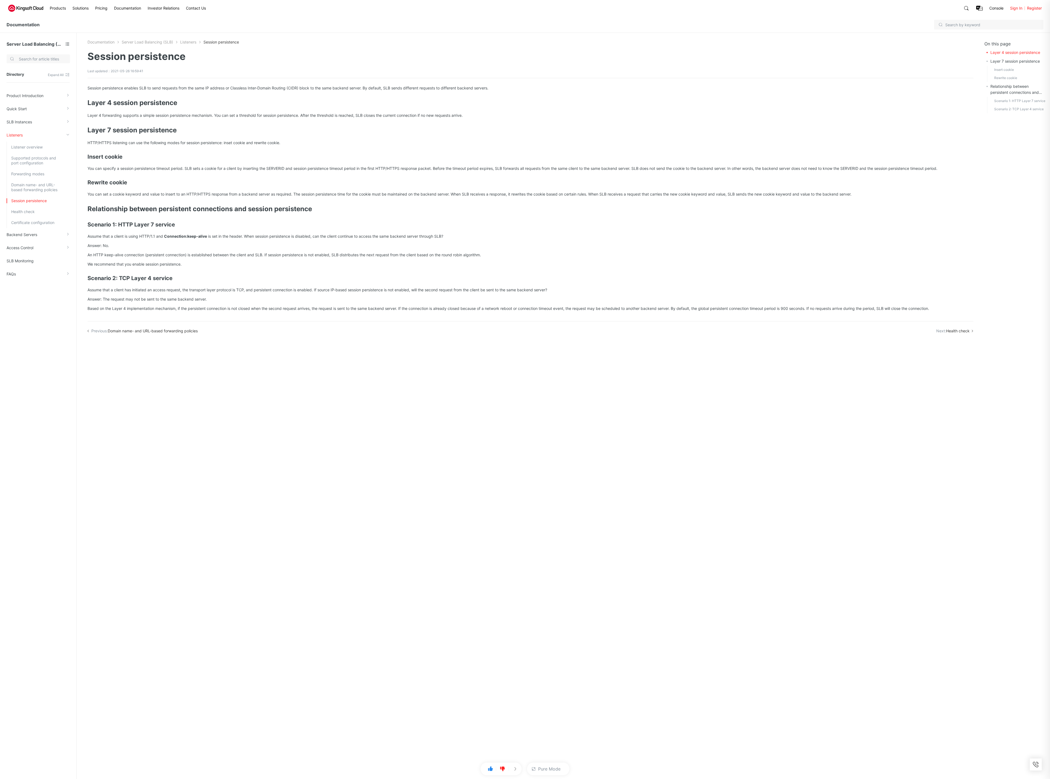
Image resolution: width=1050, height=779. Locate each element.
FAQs (11, 274)
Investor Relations (163, 8)
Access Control (20, 247)
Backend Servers (22, 234)
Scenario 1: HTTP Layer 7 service (1019, 101)
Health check (23, 211)
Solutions (80, 8)
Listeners (15, 135)
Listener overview (27, 147)
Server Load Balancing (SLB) (35, 44)
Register (1034, 8)
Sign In (1016, 8)
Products (58, 8)
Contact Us (196, 8)
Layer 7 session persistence (1015, 61)
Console (996, 8)
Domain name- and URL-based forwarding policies (34, 187)
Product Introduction (25, 95)
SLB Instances (19, 122)
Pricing (101, 8)
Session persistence (29, 200)
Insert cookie (1004, 70)
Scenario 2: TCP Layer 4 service (1019, 109)
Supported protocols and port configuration (33, 160)
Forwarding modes (27, 174)
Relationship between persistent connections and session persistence (1014, 89)
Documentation (127, 8)
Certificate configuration (32, 222)
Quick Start (17, 108)
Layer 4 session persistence (1015, 52)
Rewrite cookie (1005, 78)
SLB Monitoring (20, 260)
